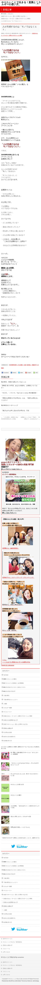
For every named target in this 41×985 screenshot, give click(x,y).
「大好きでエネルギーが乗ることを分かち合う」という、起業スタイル (20, 838)
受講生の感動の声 (8, 728)
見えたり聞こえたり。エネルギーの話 (21, 816)
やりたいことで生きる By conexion (18, 979)
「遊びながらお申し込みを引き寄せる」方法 (15, 410)
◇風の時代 (6, 695)
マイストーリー (7, 712)
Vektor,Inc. (30, 981)
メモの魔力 (20, 365)
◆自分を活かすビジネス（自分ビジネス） (14, 687)
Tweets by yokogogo (7, 665)
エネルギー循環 (7, 707)
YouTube (5, 675)
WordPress (12, 981)
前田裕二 (29, 365)
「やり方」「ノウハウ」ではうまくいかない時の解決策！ (19, 393)
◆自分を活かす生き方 (9, 691)
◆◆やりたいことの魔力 (10, 679)
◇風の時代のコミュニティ (10, 699)
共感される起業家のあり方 (10, 720)
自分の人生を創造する (9, 736)
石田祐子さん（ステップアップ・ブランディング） (18, 577)
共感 (25, 365)
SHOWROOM (13, 365)
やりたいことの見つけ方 (17, 784)
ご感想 (5, 703)
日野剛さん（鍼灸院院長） (10, 548)
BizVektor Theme (20, 981)
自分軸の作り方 (7, 740)
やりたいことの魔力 (16, 795)
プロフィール (6, 948)
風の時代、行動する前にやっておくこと (13, 382)
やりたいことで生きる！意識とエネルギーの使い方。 (21, 3)
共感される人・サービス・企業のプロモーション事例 (17, 716)
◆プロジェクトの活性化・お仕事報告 (13, 683)
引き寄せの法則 (7, 732)
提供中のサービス (7, 938)
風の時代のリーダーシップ (9, 405)
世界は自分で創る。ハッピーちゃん (20, 827)
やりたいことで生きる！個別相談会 (12, 942)
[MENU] (38, 3)
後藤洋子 (34, 365)
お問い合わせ (6, 952)
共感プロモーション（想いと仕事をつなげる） (15, 724)
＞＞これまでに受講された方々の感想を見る (16, 662)
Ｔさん (4, 660)
